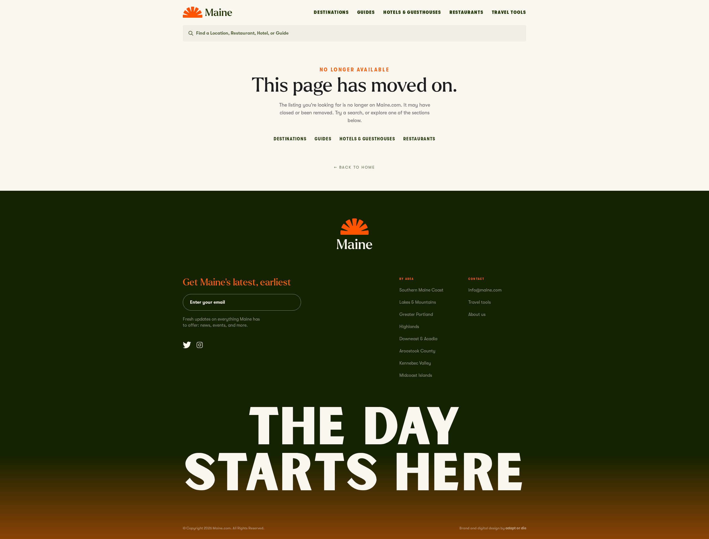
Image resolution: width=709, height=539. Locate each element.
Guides (366, 12)
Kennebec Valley (415, 363)
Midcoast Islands (415, 375)
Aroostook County (417, 351)
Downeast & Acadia (418, 338)
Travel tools (479, 302)
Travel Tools (509, 12)
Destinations (331, 12)
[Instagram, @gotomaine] (200, 345)
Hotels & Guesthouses (412, 12)
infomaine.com (485, 290)
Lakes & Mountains (417, 302)
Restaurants (466, 12)
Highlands (409, 326)
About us (476, 314)
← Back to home (354, 167)
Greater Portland (416, 314)
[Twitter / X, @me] (187, 345)
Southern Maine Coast (421, 290)
